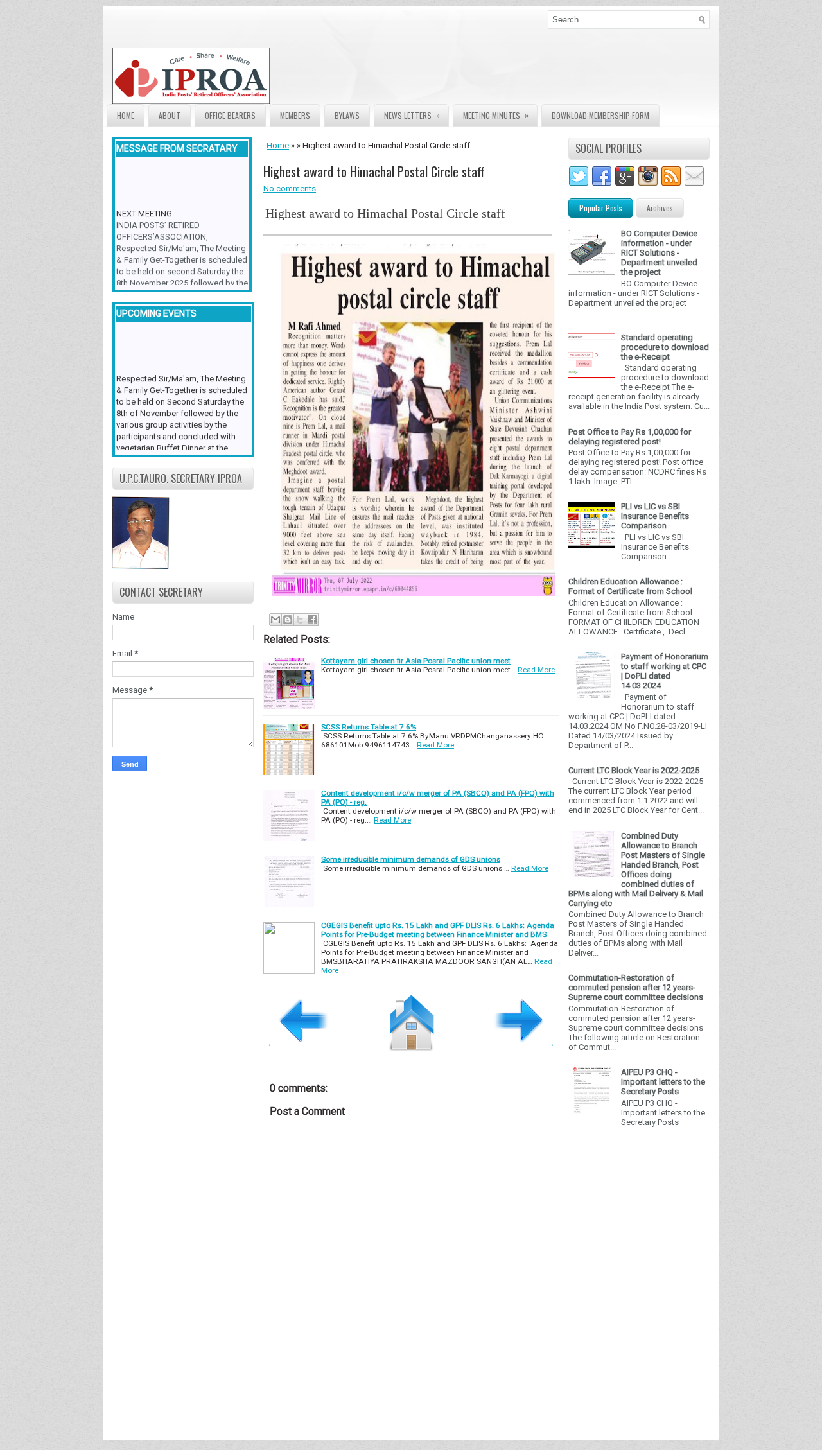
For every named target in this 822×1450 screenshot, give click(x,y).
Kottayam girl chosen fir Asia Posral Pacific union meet (416, 660)
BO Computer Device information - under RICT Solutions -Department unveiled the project (659, 253)
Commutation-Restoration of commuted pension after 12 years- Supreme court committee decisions (635, 987)
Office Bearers (230, 115)
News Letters (412, 115)
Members (295, 115)
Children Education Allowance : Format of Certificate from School (630, 586)
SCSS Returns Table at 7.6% (368, 726)
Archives (660, 207)
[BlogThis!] (287, 619)
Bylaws (347, 115)
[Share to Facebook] (312, 619)
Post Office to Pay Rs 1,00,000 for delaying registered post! (629, 436)
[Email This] (275, 619)
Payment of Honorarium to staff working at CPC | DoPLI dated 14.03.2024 (664, 671)
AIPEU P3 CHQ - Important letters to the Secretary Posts (663, 1081)
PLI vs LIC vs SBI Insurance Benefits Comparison (655, 516)
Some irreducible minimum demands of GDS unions (410, 859)
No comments (289, 188)
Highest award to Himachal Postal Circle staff (374, 171)
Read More (536, 669)
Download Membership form (600, 115)
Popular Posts (600, 207)
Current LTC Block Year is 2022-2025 (633, 770)
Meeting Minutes (496, 115)
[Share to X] (299, 619)
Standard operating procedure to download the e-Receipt (665, 347)
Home (125, 115)
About (169, 115)
